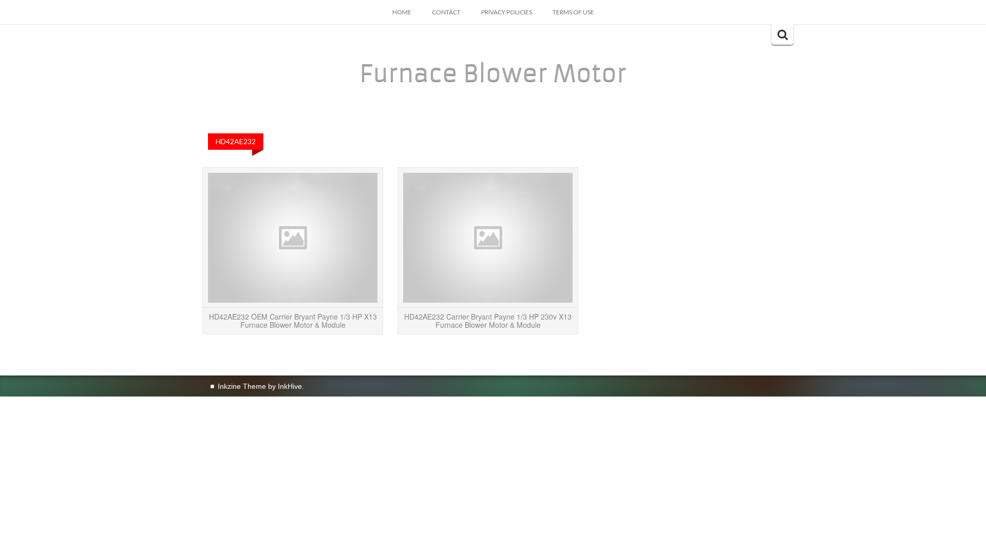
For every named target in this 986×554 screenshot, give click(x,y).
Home (401, 12)
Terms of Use (573, 12)
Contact (446, 12)
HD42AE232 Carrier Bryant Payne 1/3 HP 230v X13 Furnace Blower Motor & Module (488, 320)
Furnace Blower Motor (493, 73)
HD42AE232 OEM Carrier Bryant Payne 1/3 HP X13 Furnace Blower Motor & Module (293, 320)
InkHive (290, 386)
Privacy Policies (506, 12)
